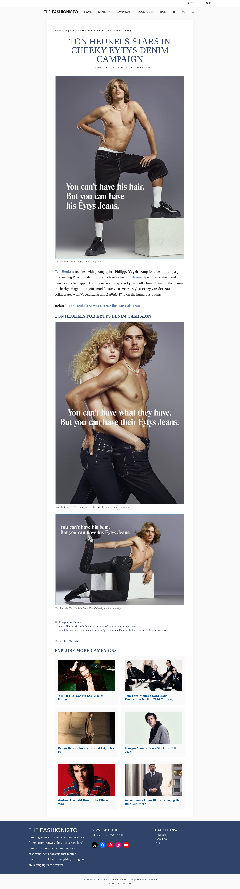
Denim (77, 622)
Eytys (137, 277)
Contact (161, 835)
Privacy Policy (102, 879)
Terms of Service (120, 879)
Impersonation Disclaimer (144, 879)
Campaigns (124, 11)
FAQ (157, 842)
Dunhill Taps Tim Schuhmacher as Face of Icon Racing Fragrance (97, 626)
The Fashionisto (99, 67)
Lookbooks (146, 11)
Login (208, 3)
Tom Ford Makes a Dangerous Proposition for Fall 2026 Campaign (150, 697)
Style (102, 11)
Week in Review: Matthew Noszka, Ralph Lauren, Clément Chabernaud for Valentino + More (113, 630)
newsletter (116, 835)
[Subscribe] (174, 12)
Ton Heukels (64, 271)
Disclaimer (88, 879)
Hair (163, 11)
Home (88, 11)
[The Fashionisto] (61, 12)
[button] (183, 12)
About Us (161, 839)
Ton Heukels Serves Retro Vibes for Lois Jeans (105, 306)
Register (192, 3)
